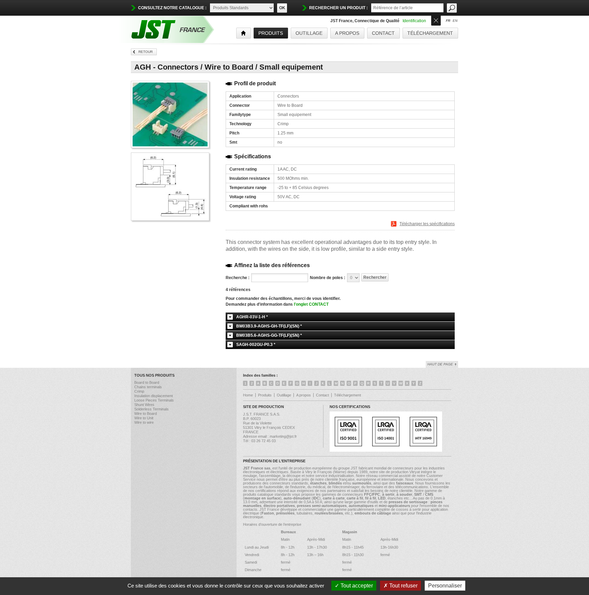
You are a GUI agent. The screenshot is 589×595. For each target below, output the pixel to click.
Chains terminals (148, 387)
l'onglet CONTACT (311, 304)
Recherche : (238, 277)
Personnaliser (445, 586)
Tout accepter (356, 586)
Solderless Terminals (151, 409)
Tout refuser (403, 586)
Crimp (139, 391)
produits (270, 33)
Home (248, 395)
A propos (347, 33)
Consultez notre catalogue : (172, 7)
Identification (414, 20)
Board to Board (146, 382)
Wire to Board (145, 413)
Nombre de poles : (327, 277)
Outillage (309, 33)
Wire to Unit (143, 418)
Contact (383, 33)
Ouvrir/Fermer (436, 20)
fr (448, 21)
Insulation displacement (153, 396)
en (455, 21)
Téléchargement (430, 33)
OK (282, 7)
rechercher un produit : (338, 7)
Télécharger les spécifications (427, 223)
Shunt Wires (144, 405)
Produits (265, 395)
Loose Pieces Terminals (154, 400)
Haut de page (440, 364)
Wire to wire (144, 422)
